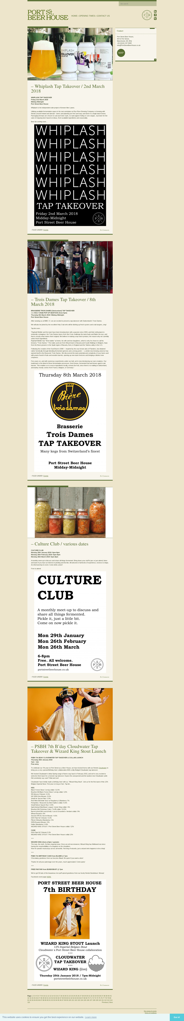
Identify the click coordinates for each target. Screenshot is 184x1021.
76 (101, 998)
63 (73, 998)
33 (93, 996)
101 (72, 1000)
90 (48, 1000)
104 (81, 1000)
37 (102, 996)
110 (100, 1000)
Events (45, 230)
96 (61, 1000)
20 (65, 996)
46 (37, 998)
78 (106, 998)
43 (30, 998)
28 (83, 996)
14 (52, 996)
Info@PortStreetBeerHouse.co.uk (128, 45)
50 (45, 998)
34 (96, 996)
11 (46, 996)
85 (37, 1000)
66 (80, 998)
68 (84, 998)
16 (57, 996)
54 (54, 998)
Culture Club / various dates (61, 543)
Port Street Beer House (147, 15)
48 (41, 998)
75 (99, 998)
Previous (105, 1002)
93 (54, 1000)
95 (58, 1000)
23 (72, 996)
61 (69, 998)
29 (85, 996)
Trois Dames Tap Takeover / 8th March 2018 (63, 301)
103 (78, 1000)
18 (61, 996)
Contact (120, 30)
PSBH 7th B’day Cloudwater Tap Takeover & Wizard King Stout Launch (68, 748)
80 (110, 998)
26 (78, 996)
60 (67, 998)
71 (91, 998)
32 (91, 996)
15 (55, 996)
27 (81, 996)
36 (100, 996)
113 (108, 1000)
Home (74, 16)
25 (76, 996)
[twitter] (155, 18)
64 (76, 998)
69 (86, 998)
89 (45, 1000)
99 (67, 1000)
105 (85, 1000)
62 (71, 998)
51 (48, 998)
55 (56, 998)
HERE (49, 877)
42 (28, 998)
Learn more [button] (91, 1017)
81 (28, 1000)
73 (95, 998)
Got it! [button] (177, 1017)
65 (78, 998)
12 (48, 996)
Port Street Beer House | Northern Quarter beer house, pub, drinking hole (48, 14)
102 (75, 1000)
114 (111, 1000)
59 (65, 998)
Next (111, 1002)
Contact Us (103, 16)
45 (35, 998)
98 (65, 1000)
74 (97, 998)
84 (35, 1000)
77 (104, 998)
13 (50, 996)
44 (32, 998)
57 (61, 998)
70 (89, 998)
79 (108, 998)
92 (52, 1000)
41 (111, 996)
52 (50, 998)
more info (155, 60)
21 (68, 996)
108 (94, 1000)
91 (50, 1000)
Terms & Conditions (151, 1013)
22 (70, 996)
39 (106, 996)
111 (102, 1000)
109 (97, 1000)
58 (63, 998)
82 (30, 1000)
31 (89, 996)
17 (59, 996)
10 (44, 996)
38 (104, 996)
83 (32, 1000)
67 (82, 998)
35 (98, 996)
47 (39, 998)
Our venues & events (150, 1011)
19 (63, 996)
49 (43, 998)
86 (39, 1000)
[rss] (155, 11)
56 (58, 998)
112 (105, 1000)
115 (28, 1002)
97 (63, 1000)
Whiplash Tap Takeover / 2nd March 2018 (68, 88)
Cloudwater (103, 768)
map (121, 52)
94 (56, 1000)
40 (109, 996)
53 (52, 998)
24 (74, 996)
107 (91, 1000)
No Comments (104, 230)
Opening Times (87, 16)
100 (69, 1000)
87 (41, 1000)
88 (43, 1000)
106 (88, 1000)
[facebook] (155, 15)
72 (93, 998)
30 (87, 996)
